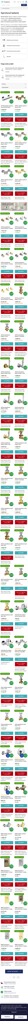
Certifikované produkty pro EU (10, 993)
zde (15, 1009)
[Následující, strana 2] (14, 977)
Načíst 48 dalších (12, 971)
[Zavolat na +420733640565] (18, 2)
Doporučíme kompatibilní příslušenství (11, 997)
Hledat (24, 5)
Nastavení (14, 1012)
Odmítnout (7, 1016)
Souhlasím (20, 1017)
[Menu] (26, 2)
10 (18, 977)
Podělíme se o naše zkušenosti (10, 983)
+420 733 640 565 (11, 988)
